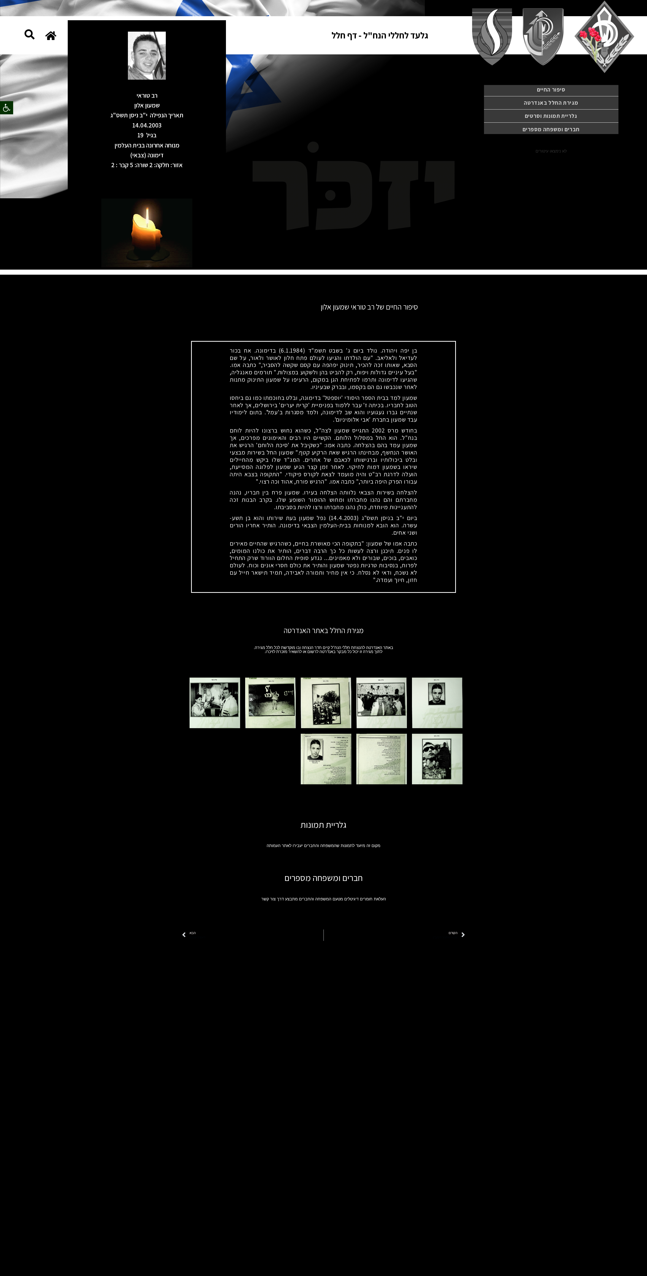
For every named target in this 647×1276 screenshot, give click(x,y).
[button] (6, 107)
